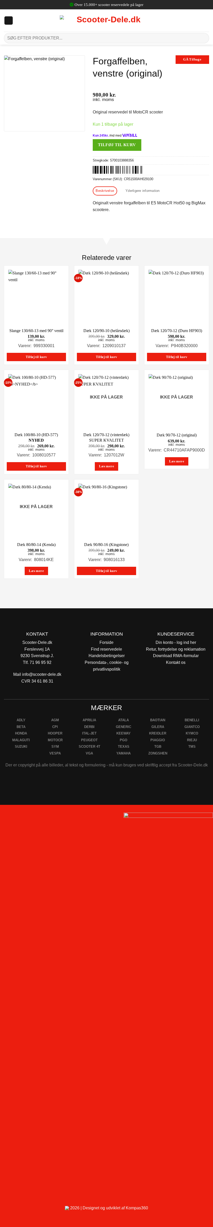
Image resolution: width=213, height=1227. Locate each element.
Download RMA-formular (176, 655)
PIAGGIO (157, 740)
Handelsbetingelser (107, 655)
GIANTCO (192, 727)
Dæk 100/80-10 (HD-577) (36, 437)
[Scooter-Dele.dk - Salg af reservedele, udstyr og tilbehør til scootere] (106, 20)
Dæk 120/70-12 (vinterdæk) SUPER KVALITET (106, 437)
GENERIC (123, 727)
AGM (55, 720)
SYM (55, 747)
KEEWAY (123, 733)
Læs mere (106, 466)
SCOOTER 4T (89, 747)
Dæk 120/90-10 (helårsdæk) (106, 330)
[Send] (203, 38)
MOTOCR (55, 740)
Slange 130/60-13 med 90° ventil (36, 330)
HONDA (21, 733)
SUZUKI (21, 747)
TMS (192, 747)
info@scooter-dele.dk (41, 674)
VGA (89, 753)
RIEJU (192, 740)
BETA (21, 727)
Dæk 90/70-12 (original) (177, 435)
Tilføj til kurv (117, 145)
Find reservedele (106, 649)
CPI (55, 727)
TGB (157, 747)
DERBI (89, 727)
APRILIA (89, 720)
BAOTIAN (157, 720)
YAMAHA (123, 753)
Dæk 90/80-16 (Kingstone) (106, 544)
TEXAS (123, 747)
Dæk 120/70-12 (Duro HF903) (176, 330)
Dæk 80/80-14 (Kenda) (36, 544)
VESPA (55, 753)
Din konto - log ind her (176, 642)
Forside (106, 642)
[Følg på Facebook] (6, 818)
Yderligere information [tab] (142, 191)
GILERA (157, 727)
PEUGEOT (89, 740)
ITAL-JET (89, 733)
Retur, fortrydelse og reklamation (175, 649)
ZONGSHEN (157, 753)
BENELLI (192, 720)
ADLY (21, 720)
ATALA (123, 720)
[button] (8, 20)
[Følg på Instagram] (18, 818)
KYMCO (192, 733)
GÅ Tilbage (192, 59)
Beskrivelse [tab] (105, 191)
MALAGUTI (21, 740)
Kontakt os (175, 662)
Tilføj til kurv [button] (36, 357)
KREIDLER (157, 733)
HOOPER (55, 733)
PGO (123, 740)
